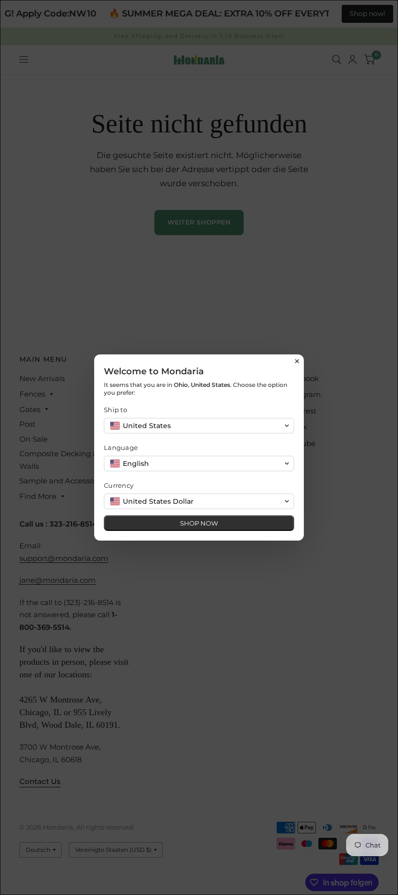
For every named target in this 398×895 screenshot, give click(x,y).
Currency (118, 485)
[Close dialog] (297, 361)
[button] (199, 425)
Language (121, 447)
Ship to (115, 410)
